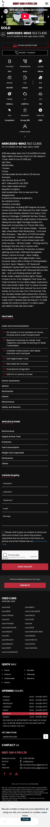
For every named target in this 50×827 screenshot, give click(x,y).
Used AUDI (6, 607)
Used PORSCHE (31, 640)
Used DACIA (30, 615)
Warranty (31, 674)
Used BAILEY (29, 607)
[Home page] (25, 3)
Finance (7, 674)
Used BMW (6, 611)
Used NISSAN (30, 636)
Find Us (7, 682)
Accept (26, 819)
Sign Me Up (25, 585)
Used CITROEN (7, 615)
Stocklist (30, 670)
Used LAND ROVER (9, 628)
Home (6, 670)
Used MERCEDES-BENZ (34, 632)
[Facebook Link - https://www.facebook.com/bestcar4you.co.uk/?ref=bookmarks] (4, 774)
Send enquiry (25, 567)
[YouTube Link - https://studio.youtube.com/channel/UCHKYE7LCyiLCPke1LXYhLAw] (16, 774)
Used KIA (28, 624)
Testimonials (9, 678)
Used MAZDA (7, 632)
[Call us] (3, 2)
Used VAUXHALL (31, 648)
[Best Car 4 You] (14, 754)
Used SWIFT (6, 648)
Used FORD (29, 619)
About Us (30, 678)
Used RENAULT (7, 644)
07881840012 (28, 762)
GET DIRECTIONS (9, 733)
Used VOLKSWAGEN (10, 652)
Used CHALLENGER (32, 611)
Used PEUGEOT (8, 640)
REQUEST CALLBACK (27, 52)
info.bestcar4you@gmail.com (35, 768)
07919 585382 (28, 758)
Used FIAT (5, 619)
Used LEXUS (29, 628)
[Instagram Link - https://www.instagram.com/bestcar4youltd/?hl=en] (10, 774)
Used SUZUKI (30, 644)
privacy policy (34, 784)
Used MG (5, 636)
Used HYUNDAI (7, 624)
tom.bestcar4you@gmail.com (35, 765)
